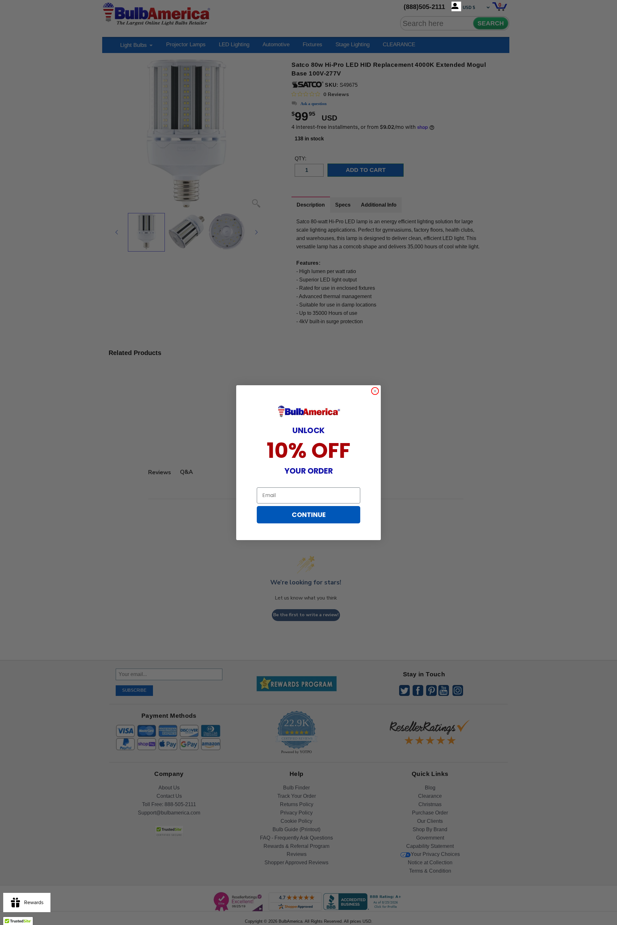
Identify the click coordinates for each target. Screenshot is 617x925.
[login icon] (456, 6)
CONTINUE (309, 514)
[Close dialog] (375, 391)
